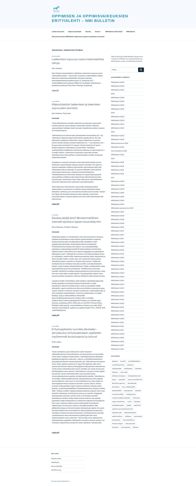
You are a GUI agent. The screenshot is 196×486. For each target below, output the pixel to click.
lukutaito (138, 390)
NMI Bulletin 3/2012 (117, 303)
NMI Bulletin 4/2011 (117, 315)
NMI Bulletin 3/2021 (117, 166)
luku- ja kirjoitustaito (128, 387)
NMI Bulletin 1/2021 (117, 174)
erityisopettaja (116, 368)
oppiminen (137, 405)
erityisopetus (128, 368)
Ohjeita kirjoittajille (74, 31)
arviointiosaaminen (118, 365)
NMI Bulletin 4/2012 (117, 299)
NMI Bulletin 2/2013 (117, 292)
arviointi (122, 361)
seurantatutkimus (129, 420)
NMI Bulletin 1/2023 (117, 128)
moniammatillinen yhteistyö (121, 398)
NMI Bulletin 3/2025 (117, 82)
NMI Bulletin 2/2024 (117, 105)
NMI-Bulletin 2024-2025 (113, 31)
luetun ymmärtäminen (135, 379)
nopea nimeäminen (118, 401)
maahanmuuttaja (117, 394)
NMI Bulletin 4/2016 (117, 242)
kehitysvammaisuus (118, 376)
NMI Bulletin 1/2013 (117, 296)
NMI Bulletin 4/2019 (117, 196)
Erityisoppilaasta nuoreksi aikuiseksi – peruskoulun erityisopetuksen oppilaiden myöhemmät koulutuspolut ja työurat (76, 333)
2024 (113, 113)
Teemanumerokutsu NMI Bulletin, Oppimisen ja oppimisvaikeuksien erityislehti (78, 36)
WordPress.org (56, 470)
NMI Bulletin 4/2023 (117, 116)
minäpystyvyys (131, 394)
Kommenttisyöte (56, 466)
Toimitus (88, 31)
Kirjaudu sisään (56, 458)
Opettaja (137, 401)
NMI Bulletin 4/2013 (117, 284)
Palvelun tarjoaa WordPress (60, 481)
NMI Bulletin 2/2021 (117, 170)
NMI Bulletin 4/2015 (117, 257)
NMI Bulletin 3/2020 (117, 185)
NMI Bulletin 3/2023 (117, 120)
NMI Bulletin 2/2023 (117, 124)
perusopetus (138, 416)
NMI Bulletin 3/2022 (117, 139)
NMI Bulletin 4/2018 (117, 216)
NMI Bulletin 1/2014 (117, 349)
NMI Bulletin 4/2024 (117, 97)
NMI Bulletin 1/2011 (117, 330)
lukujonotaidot (116, 390)
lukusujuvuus (128, 390)
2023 (113, 132)
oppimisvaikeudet (130, 412)
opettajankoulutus (118, 405)
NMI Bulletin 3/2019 (117, 200)
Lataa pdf (55, 90)
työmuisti (115, 427)
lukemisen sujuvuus (118, 383)
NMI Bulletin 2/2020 (117, 189)
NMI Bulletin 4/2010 (117, 318)
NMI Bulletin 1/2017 (117, 238)
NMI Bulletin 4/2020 (117, 181)
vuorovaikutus (125, 427)
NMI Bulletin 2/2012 (117, 307)
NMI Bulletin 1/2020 (117, 193)
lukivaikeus (115, 387)
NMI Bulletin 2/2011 (117, 326)
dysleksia (130, 365)
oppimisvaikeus (117, 416)
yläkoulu (135, 427)
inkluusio (115, 372)
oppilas (129, 405)
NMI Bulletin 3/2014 (117, 277)
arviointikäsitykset (134, 361)
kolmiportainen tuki (134, 376)
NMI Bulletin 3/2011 (117, 322)
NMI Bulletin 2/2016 (117, 250)
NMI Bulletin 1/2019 (117, 212)
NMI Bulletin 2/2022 (117, 147)
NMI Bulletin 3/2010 (117, 334)
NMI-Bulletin (130, 31)
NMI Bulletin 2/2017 (117, 345)
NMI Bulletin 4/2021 (117, 162)
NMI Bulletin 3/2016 (117, 246)
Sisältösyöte (55, 462)
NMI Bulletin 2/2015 (117, 265)
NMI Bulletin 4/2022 (117, 136)
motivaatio (136, 398)
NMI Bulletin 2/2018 (117, 223)
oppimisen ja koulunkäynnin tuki (122, 409)
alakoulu (115, 361)
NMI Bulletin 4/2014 (117, 273)
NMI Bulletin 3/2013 (117, 288)
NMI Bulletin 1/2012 (117, 311)
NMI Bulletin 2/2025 (117, 86)
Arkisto (97, 31)
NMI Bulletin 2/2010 (117, 337)
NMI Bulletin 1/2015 (117, 269)
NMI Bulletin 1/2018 (117, 227)
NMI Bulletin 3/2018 (117, 219)
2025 (113, 94)
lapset (114, 379)
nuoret (129, 401)
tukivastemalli (130, 423)
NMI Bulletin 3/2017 (117, 235)
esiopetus (138, 368)
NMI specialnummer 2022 (119, 143)
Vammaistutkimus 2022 (119, 151)
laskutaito (122, 379)
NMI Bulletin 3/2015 (117, 261)
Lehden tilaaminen (58, 31)
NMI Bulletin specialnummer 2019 (122, 208)
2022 (112, 158)
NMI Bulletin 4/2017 (117, 231)
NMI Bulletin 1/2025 (117, 90)
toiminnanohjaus (117, 423)
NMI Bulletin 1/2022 (117, 154)
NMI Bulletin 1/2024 (117, 109)
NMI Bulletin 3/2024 (117, 101)
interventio (124, 372)
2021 (112, 177)
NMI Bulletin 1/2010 (117, 341)
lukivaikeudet (132, 383)
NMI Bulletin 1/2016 (117, 254)
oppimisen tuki (117, 412)
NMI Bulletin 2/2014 (117, 280)
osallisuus (128, 416)
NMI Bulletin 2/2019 (117, 204)
